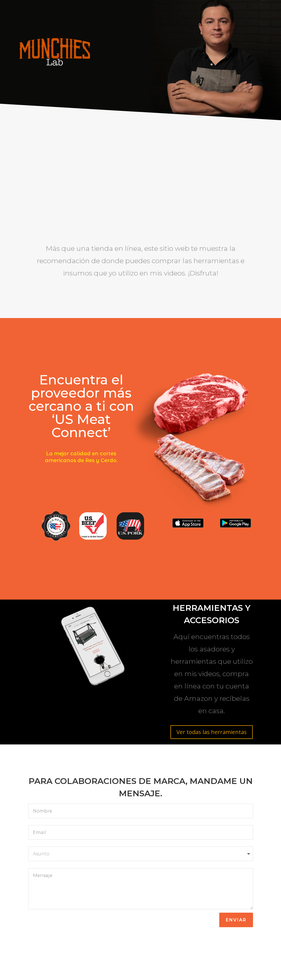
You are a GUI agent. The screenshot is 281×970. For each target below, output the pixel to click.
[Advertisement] (140, 186)
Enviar (236, 920)
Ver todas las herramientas (211, 732)
